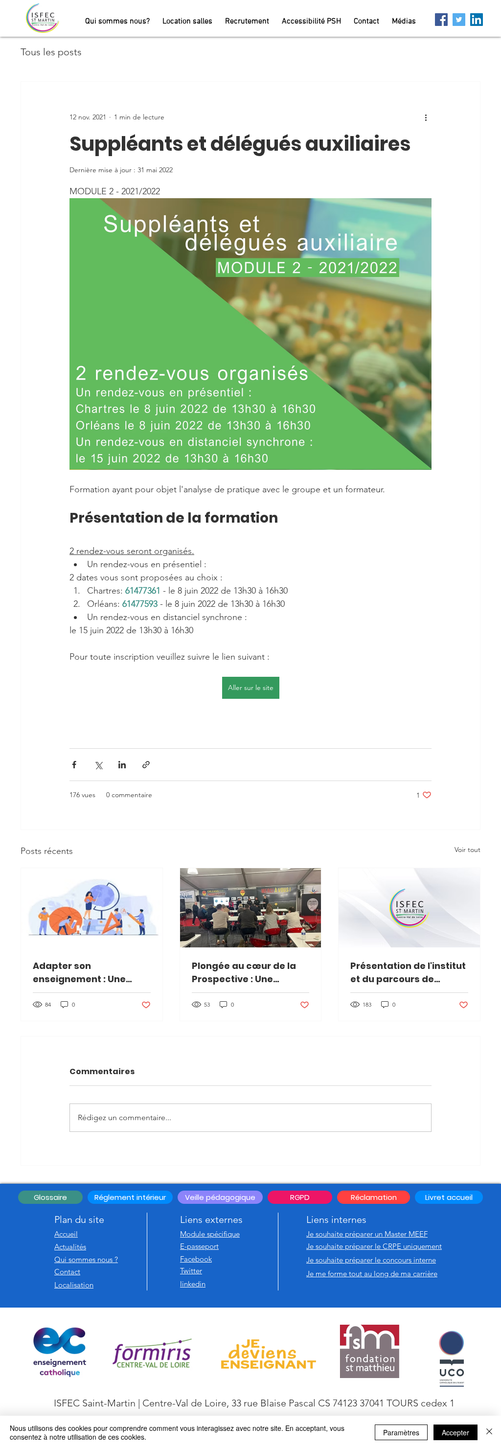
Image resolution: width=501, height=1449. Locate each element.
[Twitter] (459, 19)
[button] (220, 1197)
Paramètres (401, 1432)
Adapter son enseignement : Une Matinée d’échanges (81, 973)
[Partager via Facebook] (74, 764)
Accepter (455, 1432)
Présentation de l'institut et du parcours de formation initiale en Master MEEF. (408, 973)
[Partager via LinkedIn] (122, 764)
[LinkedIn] (476, 19)
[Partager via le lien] (146, 764)
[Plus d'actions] (426, 117)
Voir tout (467, 849)
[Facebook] (441, 19)
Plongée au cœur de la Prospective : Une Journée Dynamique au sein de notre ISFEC (246, 973)
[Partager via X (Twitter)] (98, 764)
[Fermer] (489, 1432)
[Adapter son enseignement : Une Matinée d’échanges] (91, 907)
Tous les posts (51, 52)
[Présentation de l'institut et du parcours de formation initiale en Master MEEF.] (409, 907)
